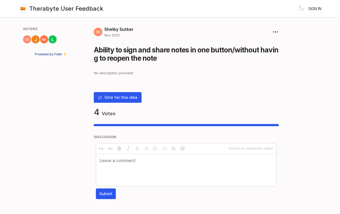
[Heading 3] (110, 149)
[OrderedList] (155, 149)
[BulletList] (146, 149)
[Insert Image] (182, 149)
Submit (105, 193)
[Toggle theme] (301, 9)
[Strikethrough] (137, 149)
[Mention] (173, 149)
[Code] (164, 149)
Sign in (314, 8)
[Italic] (128, 149)
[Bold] (119, 149)
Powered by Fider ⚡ (51, 54)
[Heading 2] (101, 149)
